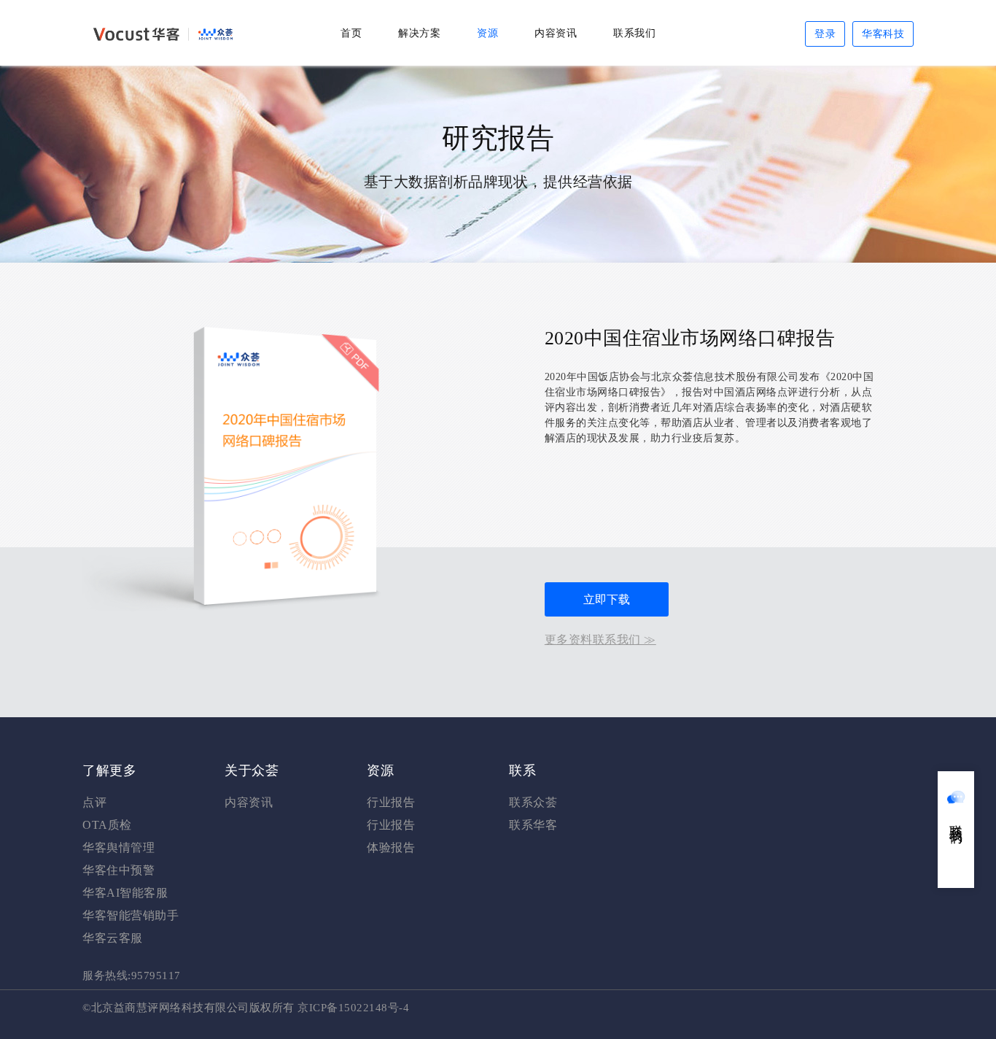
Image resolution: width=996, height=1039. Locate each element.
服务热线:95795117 (131, 975)
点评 (94, 802)
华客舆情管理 (118, 847)
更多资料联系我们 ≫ (600, 639)
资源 (487, 33)
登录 (825, 33)
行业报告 (391, 802)
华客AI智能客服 (125, 893)
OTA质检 (107, 825)
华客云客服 (112, 938)
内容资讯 (555, 33)
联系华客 (533, 825)
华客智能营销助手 (130, 915)
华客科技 (883, 33)
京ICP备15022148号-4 (353, 1007)
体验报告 (391, 847)
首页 (351, 33)
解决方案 (419, 33)
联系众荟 (533, 802)
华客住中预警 (118, 870)
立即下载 (606, 599)
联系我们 (634, 33)
